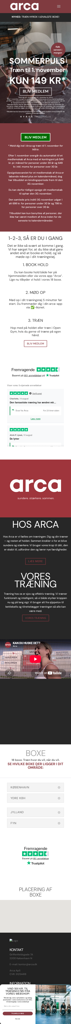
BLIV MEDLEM (36, 137)
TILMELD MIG (17, 1013)
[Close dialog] (69, 986)
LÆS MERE (35, 561)
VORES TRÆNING (35, 618)
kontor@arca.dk (27, 964)
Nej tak (17, 1019)
